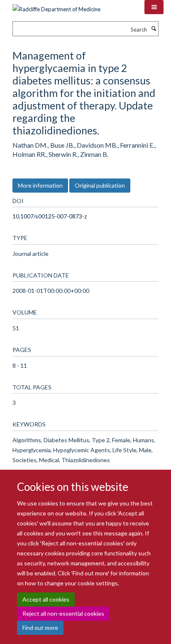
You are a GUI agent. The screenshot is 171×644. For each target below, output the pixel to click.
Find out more (40, 627)
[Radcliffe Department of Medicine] (56, 6)
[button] (154, 7)
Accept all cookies (45, 599)
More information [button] (40, 185)
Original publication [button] (100, 185)
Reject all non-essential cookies (63, 613)
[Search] (153, 28)
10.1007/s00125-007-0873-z (49, 216)
